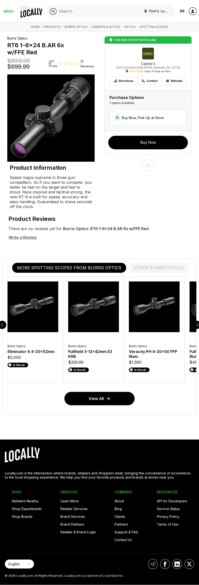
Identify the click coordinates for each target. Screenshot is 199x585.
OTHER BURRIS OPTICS (158, 267)
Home (35, 27)
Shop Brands (22, 516)
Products (52, 27)
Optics (130, 27)
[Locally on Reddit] (153, 564)
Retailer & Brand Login (78, 532)
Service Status (168, 509)
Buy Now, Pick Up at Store (143, 118)
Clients (120, 516)
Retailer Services (74, 509)
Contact (152, 81)
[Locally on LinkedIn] (177, 564)
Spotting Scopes (154, 27)
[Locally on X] (189, 564)
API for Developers (172, 501)
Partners (121, 524)
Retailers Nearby (25, 501)
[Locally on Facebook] (165, 564)
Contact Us (123, 540)
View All (96, 398)
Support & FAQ (126, 532)
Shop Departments (27, 509)
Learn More (69, 501)
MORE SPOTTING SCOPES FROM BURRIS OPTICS (69, 267)
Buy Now (148, 142)
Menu (9, 11)
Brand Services (72, 516)
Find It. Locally (160, 11)
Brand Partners (72, 524)
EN (182, 11)
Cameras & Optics (105, 27)
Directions (125, 81)
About (119, 501)
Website (176, 81)
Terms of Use (167, 524)
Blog (118, 509)
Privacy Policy (168, 516)
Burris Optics (76, 27)
